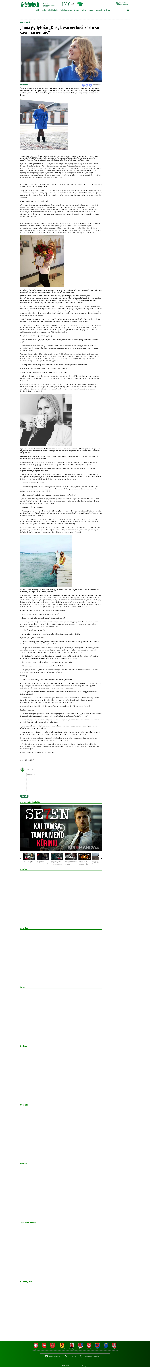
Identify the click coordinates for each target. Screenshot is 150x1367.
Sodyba (91, 10)
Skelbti (24, 796)
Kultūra (76, 10)
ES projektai (75, 1352)
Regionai (83, 10)
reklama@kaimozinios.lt (54, 1356)
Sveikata (107, 10)
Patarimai (98, 10)
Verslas (44, 10)
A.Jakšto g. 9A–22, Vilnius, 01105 (91, 1356)
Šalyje (37, 10)
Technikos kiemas (66, 10)
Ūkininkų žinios (53, 10)
